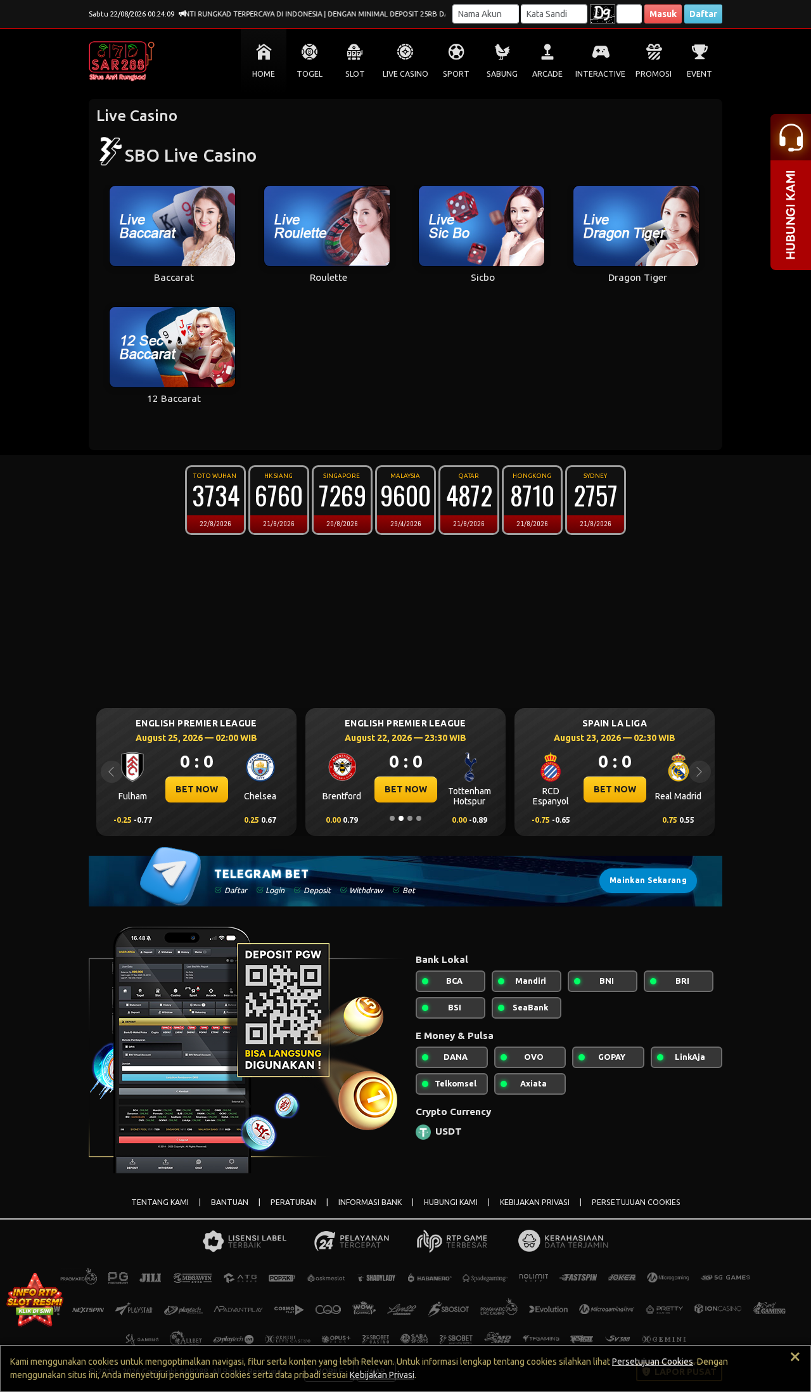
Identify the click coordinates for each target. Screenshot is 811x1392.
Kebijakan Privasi (382, 1375)
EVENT (699, 74)
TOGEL (309, 74)
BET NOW (195, 789)
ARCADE (547, 74)
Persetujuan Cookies (652, 1362)
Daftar (703, 14)
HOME (263, 74)
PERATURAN (293, 1202)
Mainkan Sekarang (648, 880)
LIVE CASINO (405, 74)
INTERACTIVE (600, 74)
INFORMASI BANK (370, 1202)
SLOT (355, 74)
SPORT (456, 74)
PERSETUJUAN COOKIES (636, 1202)
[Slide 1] (392, 818)
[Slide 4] (418, 818)
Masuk (663, 14)
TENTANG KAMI (160, 1202)
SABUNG (502, 74)
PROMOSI (653, 74)
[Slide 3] (409, 818)
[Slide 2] (401, 818)
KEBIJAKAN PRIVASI (535, 1202)
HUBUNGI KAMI (451, 1202)
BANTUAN (229, 1202)
